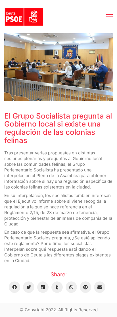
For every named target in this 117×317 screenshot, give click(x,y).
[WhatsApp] (71, 287)
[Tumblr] (57, 287)
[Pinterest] (85, 287)
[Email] (99, 287)
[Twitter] (28, 287)
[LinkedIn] (43, 287)
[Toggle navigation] (109, 17)
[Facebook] (14, 287)
